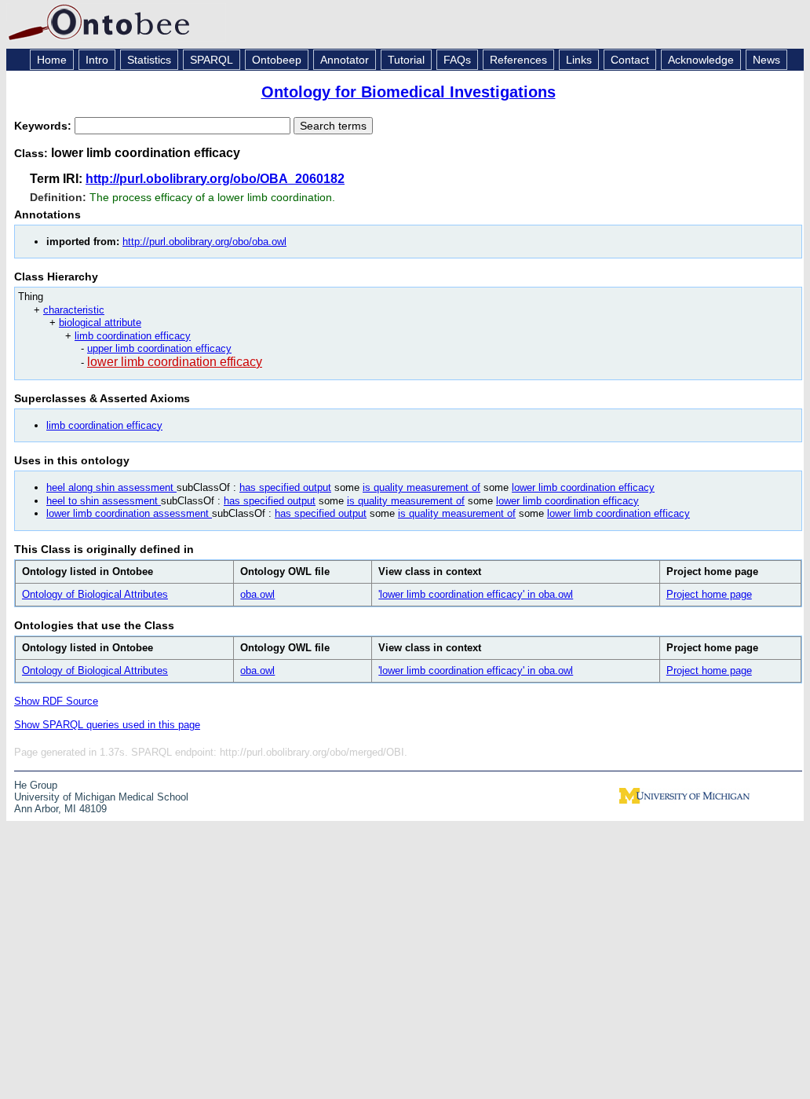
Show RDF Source (56, 701)
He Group (35, 785)
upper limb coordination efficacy (159, 348)
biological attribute (100, 322)
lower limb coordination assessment (129, 513)
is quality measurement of (421, 487)
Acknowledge (701, 59)
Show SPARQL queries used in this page (107, 725)
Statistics (149, 59)
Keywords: (44, 125)
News (766, 59)
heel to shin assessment (103, 501)
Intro (97, 59)
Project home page (709, 594)
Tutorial (406, 59)
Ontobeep (276, 59)
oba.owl (257, 594)
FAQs (457, 59)
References (518, 59)
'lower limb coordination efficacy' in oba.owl (475, 594)
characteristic (73, 310)
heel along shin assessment (111, 487)
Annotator (344, 59)
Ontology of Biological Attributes (95, 594)
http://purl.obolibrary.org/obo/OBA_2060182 (215, 178)
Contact (630, 59)
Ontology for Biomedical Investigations (408, 92)
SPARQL (211, 59)
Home (52, 59)
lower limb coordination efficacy (174, 361)
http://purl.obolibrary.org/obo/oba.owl (204, 241)
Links (579, 59)
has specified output (285, 487)
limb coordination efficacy (133, 336)
